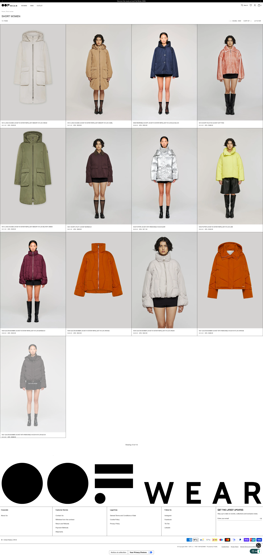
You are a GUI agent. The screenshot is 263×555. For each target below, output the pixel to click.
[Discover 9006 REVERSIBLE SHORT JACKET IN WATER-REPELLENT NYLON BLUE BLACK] (164, 72)
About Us (4, 515)
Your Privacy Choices (138, 552)
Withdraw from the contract (65, 519)
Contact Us (59, 515)
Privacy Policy (115, 524)
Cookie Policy (115, 519)
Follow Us (168, 510)
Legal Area (113, 510)
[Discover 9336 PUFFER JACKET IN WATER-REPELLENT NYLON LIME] (230, 176)
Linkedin (167, 528)
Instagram (168, 515)
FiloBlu (215, 546)
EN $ (15, 540)
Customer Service (62, 510)
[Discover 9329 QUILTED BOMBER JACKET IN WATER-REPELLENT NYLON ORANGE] (99, 280)
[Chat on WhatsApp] (258, 545)
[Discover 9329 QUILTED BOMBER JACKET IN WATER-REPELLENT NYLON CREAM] (164, 280)
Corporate (4, 510)
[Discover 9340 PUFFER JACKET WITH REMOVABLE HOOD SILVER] (164, 176)
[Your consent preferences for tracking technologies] (259, 551)
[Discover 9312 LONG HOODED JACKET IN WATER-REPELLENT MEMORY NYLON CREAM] (33, 72)
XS (6, 125)
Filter (258, 21)
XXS (3, 125)
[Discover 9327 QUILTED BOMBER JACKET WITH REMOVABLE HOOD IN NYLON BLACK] (33, 384)
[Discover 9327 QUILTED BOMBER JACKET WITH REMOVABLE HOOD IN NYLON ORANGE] (230, 280)
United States (7, 540)
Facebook (168, 519)
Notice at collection (118, 552)
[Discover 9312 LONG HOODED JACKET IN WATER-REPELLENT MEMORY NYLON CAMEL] (99, 72)
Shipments (59, 532)
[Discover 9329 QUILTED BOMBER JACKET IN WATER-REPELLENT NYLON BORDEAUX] (33, 280)
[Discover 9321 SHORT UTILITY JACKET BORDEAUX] (99, 176)
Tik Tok (167, 524)
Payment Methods (62, 528)
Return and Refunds (62, 524)
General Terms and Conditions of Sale (123, 515)
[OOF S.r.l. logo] (9, 5)
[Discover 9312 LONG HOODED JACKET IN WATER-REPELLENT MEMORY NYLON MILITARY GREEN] (33, 176)
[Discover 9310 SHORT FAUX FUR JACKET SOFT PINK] (230, 72)
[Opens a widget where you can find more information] (255, 551)
